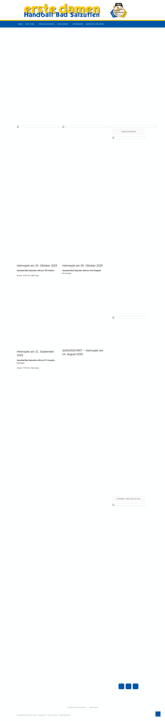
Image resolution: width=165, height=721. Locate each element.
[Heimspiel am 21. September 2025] (38, 315)
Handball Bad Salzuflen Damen (27, 715)
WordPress (67, 715)
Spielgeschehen (46, 24)
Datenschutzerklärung (76, 707)
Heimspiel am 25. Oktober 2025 (37, 265)
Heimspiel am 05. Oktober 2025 (82, 265)
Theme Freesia (52, 715)
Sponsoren (78, 24)
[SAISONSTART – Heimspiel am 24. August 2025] (83, 315)
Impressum (94, 707)
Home (20, 24)
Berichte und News (95, 24)
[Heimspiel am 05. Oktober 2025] (109, 192)
